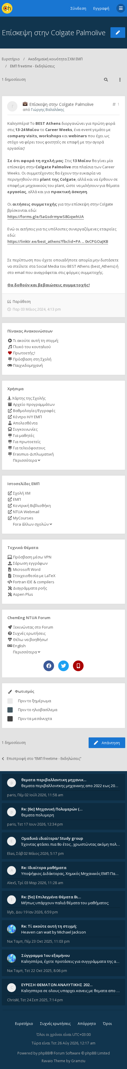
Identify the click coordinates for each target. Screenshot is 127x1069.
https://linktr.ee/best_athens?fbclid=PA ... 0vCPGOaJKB (57, 241)
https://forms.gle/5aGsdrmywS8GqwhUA (45, 216)
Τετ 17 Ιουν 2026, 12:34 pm (40, 824)
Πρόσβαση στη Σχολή (31, 359)
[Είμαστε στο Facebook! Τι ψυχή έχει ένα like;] (48, 666)
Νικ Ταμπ (15, 941)
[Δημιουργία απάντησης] (117, 32)
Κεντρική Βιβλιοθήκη (31, 505)
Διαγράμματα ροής (29, 588)
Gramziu (78, 1060)
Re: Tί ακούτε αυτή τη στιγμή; (49, 926)
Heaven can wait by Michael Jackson (53, 932)
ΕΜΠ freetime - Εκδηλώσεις (32, 66)
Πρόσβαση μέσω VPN (31, 557)
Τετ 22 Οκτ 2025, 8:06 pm (46, 970)
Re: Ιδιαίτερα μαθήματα (43, 867)
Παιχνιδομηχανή (27, 365)
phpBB (44, 1053)
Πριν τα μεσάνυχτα (35, 718)
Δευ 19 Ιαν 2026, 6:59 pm (37, 912)
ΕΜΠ (16, 499)
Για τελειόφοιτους (28, 447)
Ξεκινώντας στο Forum (32, 627)
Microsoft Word (26, 569)
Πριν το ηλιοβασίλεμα (37, 709)
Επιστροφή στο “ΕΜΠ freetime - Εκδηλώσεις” (44, 758)
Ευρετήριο (11, 59)
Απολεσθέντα (25, 423)
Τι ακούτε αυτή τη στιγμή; (35, 340)
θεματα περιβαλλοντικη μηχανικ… (53, 779)
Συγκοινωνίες (25, 429)
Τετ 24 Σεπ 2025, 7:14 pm (41, 999)
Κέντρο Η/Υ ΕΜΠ (27, 416)
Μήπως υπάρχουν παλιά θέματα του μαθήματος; (65, 902)
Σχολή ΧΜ (21, 493)
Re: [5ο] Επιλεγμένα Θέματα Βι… (51, 897)
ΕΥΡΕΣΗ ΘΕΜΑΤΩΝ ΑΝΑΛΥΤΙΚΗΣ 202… (56, 984)
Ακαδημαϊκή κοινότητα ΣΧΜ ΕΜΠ (55, 59)
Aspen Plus (22, 594)
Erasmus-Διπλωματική (33, 454)
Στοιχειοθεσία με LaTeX (34, 575)
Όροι (107, 1023)
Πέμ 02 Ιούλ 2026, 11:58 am (40, 794)
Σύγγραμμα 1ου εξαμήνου (45, 955)
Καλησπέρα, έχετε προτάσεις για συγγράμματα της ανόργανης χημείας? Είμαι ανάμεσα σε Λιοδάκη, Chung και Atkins (70, 961)
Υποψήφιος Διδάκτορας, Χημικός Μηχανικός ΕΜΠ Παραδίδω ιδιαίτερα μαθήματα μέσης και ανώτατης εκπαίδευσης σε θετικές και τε (70, 873)
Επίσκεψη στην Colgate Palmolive (53, 32)
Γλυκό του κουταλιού (31, 346)
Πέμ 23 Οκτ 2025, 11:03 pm (47, 941)
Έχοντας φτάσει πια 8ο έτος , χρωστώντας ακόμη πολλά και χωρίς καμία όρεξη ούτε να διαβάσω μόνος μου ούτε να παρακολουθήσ (70, 844)
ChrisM (13, 999)
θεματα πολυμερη (37, 815)
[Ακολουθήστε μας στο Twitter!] (63, 666)
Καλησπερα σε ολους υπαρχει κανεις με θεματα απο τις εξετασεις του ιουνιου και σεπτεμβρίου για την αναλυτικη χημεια (70, 990)
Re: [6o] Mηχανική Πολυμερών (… (51, 809)
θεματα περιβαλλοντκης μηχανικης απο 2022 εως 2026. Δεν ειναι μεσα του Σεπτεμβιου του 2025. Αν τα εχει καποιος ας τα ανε (70, 785)
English (19, 645)
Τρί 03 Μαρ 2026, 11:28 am (40, 882)
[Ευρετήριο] (7, 8)
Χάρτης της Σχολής (28, 398)
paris (11, 794)
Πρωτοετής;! (23, 353)
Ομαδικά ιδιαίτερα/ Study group (52, 838)
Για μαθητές (23, 435)
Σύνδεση (78, 8)
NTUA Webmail (25, 511)
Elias (10, 853)
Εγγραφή (101, 8)
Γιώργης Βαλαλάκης (47, 109)
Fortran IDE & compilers (33, 581)
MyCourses (22, 518)
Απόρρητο (87, 1023)
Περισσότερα (25, 460)
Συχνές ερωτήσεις (28, 633)
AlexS (11, 882)
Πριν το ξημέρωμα (34, 700)
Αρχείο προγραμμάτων (33, 404)
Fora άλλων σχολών (31, 524)
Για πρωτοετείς (26, 441)
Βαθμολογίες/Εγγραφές (33, 410)
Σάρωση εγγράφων (30, 563)
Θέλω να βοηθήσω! (30, 639)
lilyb (10, 912)
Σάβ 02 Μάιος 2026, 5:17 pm (40, 853)
